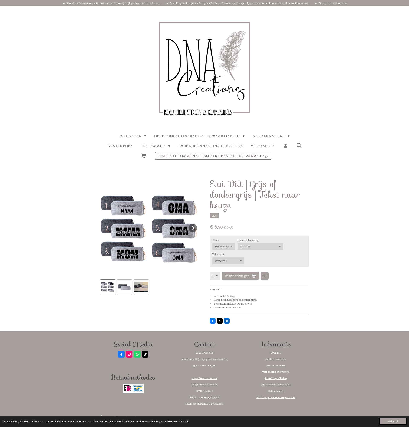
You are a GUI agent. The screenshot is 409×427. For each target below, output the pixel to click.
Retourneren (275, 391)
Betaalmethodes (275, 365)
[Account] (285, 146)
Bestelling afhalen (276, 378)
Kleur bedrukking (248, 240)
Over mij (276, 352)
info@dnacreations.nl (204, 384)
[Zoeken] (298, 145)
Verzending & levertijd (275, 372)
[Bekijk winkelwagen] (143, 156)
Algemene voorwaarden (275, 384)
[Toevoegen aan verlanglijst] (265, 276)
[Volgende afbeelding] (193, 228)
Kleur (215, 240)
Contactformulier (275, 359)
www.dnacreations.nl (204, 378)
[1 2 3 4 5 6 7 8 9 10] (215, 276)
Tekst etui (218, 254)
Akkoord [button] (393, 421)
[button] (107, 287)
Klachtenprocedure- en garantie (275, 397)
